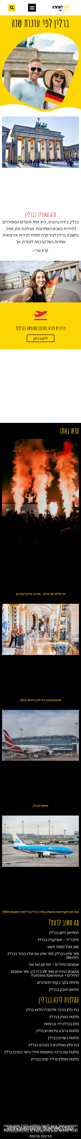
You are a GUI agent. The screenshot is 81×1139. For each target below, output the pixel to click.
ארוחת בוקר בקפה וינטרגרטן (58, 982)
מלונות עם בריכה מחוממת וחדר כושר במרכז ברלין (42, 1052)
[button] (32, 8)
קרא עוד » (40, 250)
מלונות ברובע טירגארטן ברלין (57, 1030)
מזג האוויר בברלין (40, 214)
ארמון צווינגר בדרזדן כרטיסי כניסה (40, 700)
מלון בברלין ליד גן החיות (61, 1023)
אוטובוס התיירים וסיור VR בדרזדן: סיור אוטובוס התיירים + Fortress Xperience (45, 973)
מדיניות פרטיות (40, 1136)
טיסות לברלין (40, 806)
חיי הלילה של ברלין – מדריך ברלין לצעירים (40, 594)
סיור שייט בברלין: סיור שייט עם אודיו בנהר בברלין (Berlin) (43, 955)
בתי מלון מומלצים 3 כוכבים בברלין (54, 1045)
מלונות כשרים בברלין (63, 1037)
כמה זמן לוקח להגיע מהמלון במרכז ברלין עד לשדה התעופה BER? (40, 912)
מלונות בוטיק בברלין (64, 1016)
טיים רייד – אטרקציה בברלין (58, 939)
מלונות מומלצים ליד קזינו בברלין (55, 1059)
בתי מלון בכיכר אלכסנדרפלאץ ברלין (52, 1009)
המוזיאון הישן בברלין (64, 932)
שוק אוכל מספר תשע (63, 946)
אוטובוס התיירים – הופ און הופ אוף (54, 964)
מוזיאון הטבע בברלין (64, 989)
